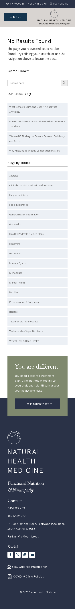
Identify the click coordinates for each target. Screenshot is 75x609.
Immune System (18, 263)
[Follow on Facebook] (10, 555)
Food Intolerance (18, 204)
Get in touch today (37, 403)
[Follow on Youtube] (32, 555)
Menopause (15, 272)
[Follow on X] (18, 555)
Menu (17, 17)
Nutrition (14, 292)
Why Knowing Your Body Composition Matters (34, 150)
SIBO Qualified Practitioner (29, 566)
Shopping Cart (39, 4)
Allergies (13, 175)
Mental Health (17, 282)
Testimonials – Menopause (23, 321)
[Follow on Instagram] (25, 555)
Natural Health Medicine (42, 592)
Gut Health (15, 224)
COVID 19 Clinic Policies (28, 576)
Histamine (14, 243)
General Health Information (24, 214)
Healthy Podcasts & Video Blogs (26, 234)
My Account (17, 4)
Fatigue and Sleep (18, 195)
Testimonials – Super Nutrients (26, 331)
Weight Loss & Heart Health (24, 341)
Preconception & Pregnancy (24, 302)
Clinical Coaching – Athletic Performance (30, 185)
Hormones (15, 253)
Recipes (13, 311)
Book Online (60, 4)
